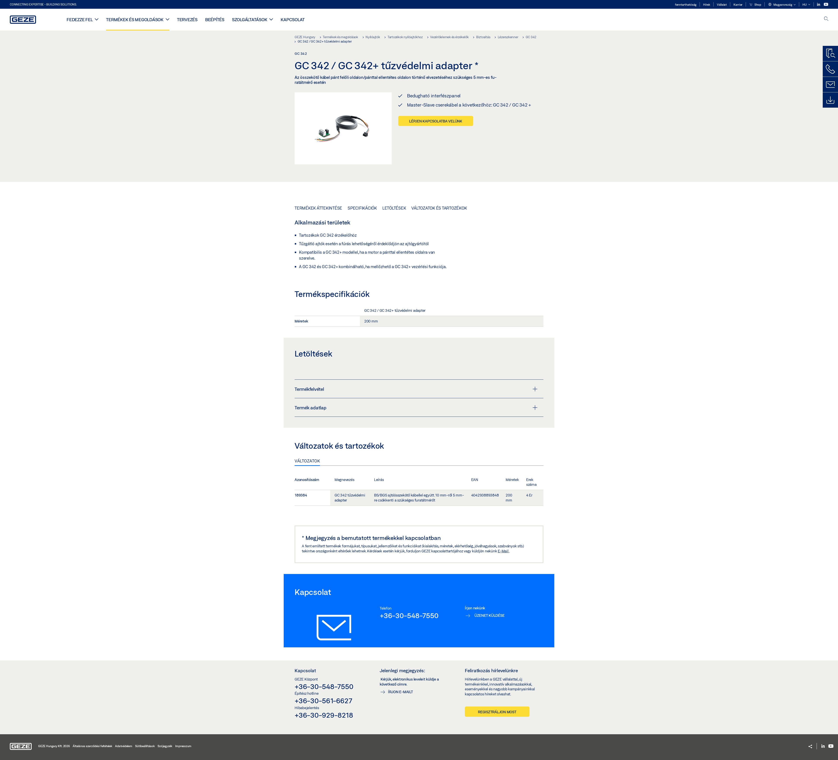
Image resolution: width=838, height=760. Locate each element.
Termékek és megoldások (134, 19)
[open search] (826, 19)
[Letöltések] (830, 100)
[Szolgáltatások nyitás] (271, 19)
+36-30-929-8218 (324, 715)
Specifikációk (362, 208)
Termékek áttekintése (318, 208)
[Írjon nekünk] (830, 84)
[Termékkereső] (830, 53)
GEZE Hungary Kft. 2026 (54, 746)
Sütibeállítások (145, 746)
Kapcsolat (293, 19)
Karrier (737, 4)
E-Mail (503, 551)
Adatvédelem (123, 746)
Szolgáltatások (249, 19)
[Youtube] (826, 4)
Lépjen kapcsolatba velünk (435, 121)
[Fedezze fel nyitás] (96, 19)
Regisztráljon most (497, 712)
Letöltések (394, 208)
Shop (757, 4)
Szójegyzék (165, 746)
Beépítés (214, 19)
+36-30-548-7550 (409, 615)
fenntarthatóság (685, 4)
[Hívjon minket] (830, 69)
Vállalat (722, 4)
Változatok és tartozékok (439, 208)
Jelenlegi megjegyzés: (402, 670)
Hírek (706, 4)
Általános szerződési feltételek (92, 746)
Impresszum (183, 746)
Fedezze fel (80, 19)
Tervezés (187, 19)
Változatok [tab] (307, 460)
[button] (782, 5)
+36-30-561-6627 (323, 701)
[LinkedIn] (819, 4)
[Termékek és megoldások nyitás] (167, 19)
